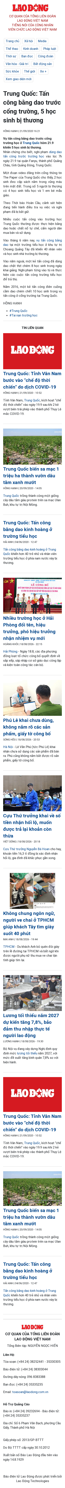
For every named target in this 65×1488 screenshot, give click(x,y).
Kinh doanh (30, 49)
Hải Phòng (10, 651)
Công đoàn (45, 56)
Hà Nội (8, 747)
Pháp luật (49, 49)
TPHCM (9, 947)
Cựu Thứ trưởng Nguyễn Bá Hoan (26, 849)
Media (42, 41)
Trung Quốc (31, 143)
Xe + (43, 71)
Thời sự (11, 56)
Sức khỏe (12, 71)
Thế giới (29, 71)
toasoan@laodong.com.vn (30, 1392)
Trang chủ (12, 41)
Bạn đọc (27, 56)
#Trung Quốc (18, 311)
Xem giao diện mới (18, 79)
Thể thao (12, 49)
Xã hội (28, 41)
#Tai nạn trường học (23, 315)
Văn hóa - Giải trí (17, 64)
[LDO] (32, 351)
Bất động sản (42, 64)
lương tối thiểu (27, 1053)
